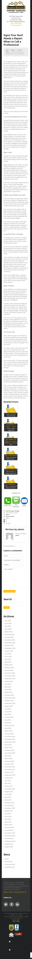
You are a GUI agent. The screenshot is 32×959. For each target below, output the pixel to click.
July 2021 (8, 720)
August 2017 (9, 778)
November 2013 (10, 836)
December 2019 (10, 736)
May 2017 (8, 783)
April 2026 (8, 629)
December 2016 (10, 789)
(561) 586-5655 (16, 23)
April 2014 (8, 822)
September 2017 (10, 775)
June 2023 (8, 711)
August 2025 (9, 651)
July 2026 (8, 620)
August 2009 (9, 847)
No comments (10, 516)
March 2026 (8, 632)
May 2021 (8, 722)
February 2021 (9, 725)
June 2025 (8, 656)
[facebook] (11, 904)
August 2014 (9, 811)
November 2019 (10, 739)
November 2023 (10, 698)
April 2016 (8, 800)
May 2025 (8, 659)
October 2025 (9, 645)
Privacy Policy (16, 919)
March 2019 (8, 747)
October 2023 (9, 700)
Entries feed (8, 861)
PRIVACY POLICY (9, 892)
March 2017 (8, 786)
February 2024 (9, 695)
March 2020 (8, 731)
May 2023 (8, 714)
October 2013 (9, 838)
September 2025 (10, 648)
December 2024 (10, 673)
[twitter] (6, 904)
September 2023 (10, 703)
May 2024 (8, 687)
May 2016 (8, 797)
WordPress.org (9, 867)
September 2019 (10, 742)
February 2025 (9, 667)
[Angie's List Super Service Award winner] (11, 927)
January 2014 (9, 830)
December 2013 (10, 833)
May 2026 (8, 626)
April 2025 (8, 662)
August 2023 (9, 706)
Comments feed (10, 864)
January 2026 (9, 637)
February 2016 (9, 802)
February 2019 (9, 750)
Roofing (13, 50)
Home (7, 50)
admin (7, 514)
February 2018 (9, 761)
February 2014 (9, 827)
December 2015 (10, 808)
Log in (7, 859)
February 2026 (9, 634)
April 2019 (8, 745)
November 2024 (10, 676)
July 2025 (8, 654)
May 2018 (8, 756)
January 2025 (9, 670)
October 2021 (9, 717)
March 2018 (8, 758)
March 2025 (8, 665)
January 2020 (9, 734)
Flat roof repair (10, 511)
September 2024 (10, 678)
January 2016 (9, 805)
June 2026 (8, 623)
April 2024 (8, 689)
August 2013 (9, 844)
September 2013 (10, 841)
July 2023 (8, 709)
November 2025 (10, 643)
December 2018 (10, 753)
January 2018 (9, 764)
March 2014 (8, 825)
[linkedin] (17, 904)
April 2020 (8, 728)
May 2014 (8, 819)
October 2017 (9, 772)
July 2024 (8, 684)
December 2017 (10, 767)
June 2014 (8, 816)
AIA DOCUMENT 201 (21, 892)
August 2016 (9, 791)
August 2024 (9, 681)
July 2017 (8, 780)
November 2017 (10, 769)
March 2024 (8, 692)
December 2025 (10, 640)
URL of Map (16, 921)
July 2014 (8, 813)
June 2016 (8, 794)
